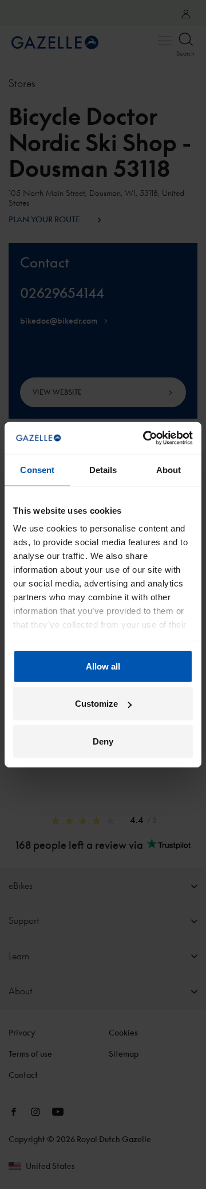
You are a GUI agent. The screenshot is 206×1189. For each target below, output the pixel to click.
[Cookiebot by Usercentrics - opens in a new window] (145, 438)
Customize (96, 703)
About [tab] (168, 469)
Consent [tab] (37, 469)
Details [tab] (103, 469)
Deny (103, 741)
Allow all (103, 666)
